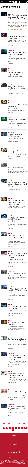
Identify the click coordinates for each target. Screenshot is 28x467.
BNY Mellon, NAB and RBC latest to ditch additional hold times (16, 202)
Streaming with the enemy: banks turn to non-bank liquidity (17, 255)
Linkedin (11, 452)
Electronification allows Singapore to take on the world (16, 408)
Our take (10, 117)
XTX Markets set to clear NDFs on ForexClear (17, 274)
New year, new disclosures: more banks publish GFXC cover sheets (17, 104)
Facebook (16, 452)
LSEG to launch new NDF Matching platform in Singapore (17, 357)
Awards (10, 13)
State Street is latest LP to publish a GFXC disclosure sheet (17, 290)
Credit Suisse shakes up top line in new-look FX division (16, 88)
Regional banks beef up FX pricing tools (16, 135)
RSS (22, 452)
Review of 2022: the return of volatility (17, 120)
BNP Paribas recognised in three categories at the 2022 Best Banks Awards (17, 17)
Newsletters (14, 452)
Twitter (9, 452)
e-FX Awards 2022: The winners (16, 323)
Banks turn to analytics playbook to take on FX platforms (16, 375)
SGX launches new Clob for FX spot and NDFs (16, 167)
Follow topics (6, 452)
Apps (19, 452)
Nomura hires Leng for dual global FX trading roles (16, 237)
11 (13, 430)
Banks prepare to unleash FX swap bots (17, 307)
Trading (10, 68)
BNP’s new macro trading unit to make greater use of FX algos (17, 184)
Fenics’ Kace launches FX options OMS (17, 37)
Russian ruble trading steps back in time (17, 393)
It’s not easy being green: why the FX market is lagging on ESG (17, 72)
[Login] (26, 1)
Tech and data (11, 34)
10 (26, 427)
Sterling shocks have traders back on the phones (17, 152)
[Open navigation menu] (1, 1)
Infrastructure (11, 50)
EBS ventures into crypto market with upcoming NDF (17, 54)
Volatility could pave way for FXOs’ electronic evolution (17, 219)
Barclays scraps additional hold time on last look (17, 340)
